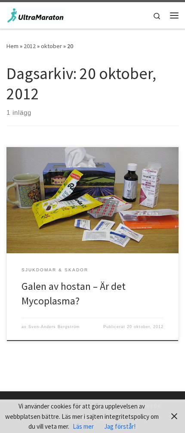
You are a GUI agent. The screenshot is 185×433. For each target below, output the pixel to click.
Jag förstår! (120, 426)
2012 (30, 46)
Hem (12, 46)
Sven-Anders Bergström (54, 327)
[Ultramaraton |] (36, 14)
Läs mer (83, 426)
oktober (51, 46)
